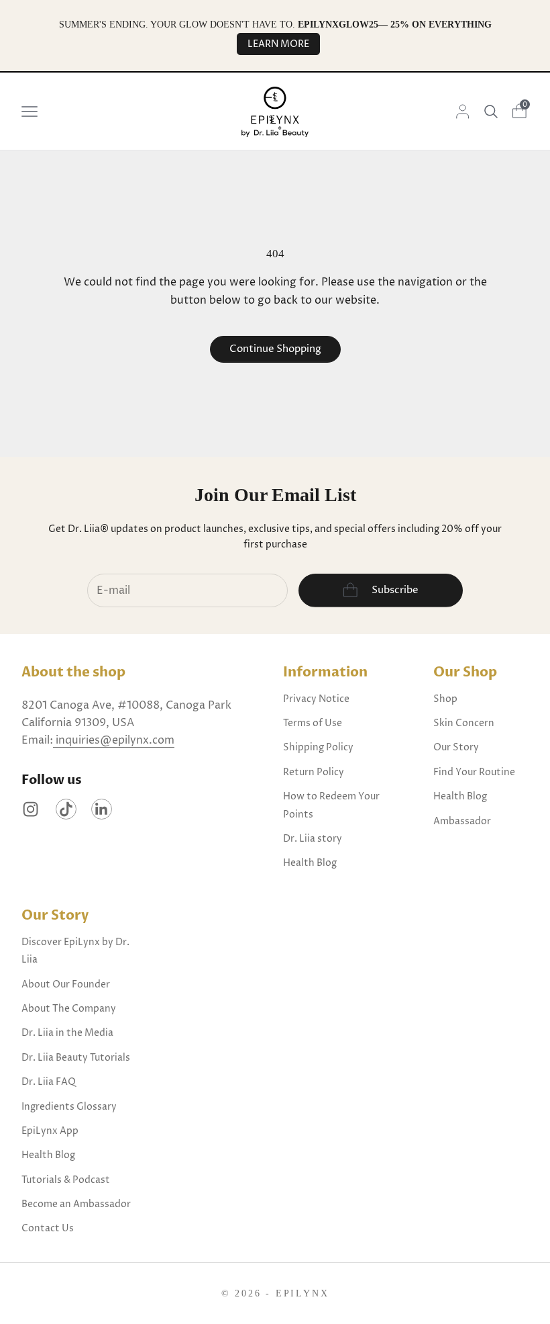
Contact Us (47, 1228)
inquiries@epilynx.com (113, 740)
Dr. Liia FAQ (48, 1081)
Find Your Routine (474, 772)
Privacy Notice (316, 699)
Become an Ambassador (76, 1204)
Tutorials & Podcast (65, 1180)
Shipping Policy (318, 747)
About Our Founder (65, 984)
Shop (445, 699)
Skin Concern (463, 723)
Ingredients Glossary (69, 1106)
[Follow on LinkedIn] (102, 809)
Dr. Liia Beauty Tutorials (75, 1057)
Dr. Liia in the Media (67, 1032)
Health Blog (310, 862)
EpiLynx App (49, 1130)
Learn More (278, 44)
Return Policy (313, 772)
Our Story (456, 747)
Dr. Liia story (312, 838)
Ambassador (462, 821)
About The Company (68, 1008)
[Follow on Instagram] (30, 809)
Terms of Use (312, 723)
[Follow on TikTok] (66, 809)
